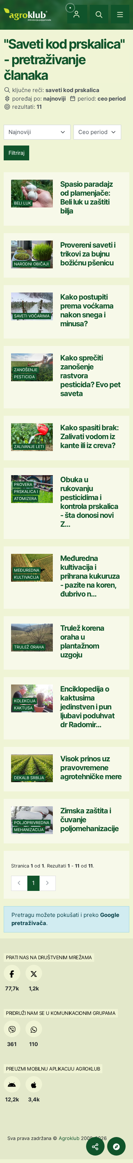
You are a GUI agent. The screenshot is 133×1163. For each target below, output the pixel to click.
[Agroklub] (27, 14)
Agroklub (69, 1138)
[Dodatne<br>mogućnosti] (116, 1146)
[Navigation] (120, 14)
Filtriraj (16, 153)
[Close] (99, 14)
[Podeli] (95, 1146)
